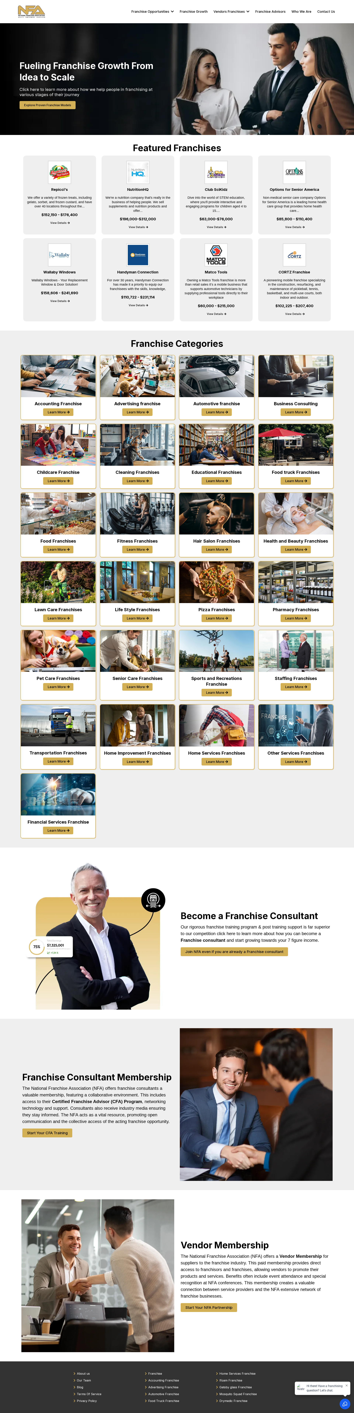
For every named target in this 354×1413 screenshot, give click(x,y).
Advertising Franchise (163, 1387)
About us (83, 1373)
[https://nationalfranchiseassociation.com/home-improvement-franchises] (137, 725)
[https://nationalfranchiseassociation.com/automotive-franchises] (216, 376)
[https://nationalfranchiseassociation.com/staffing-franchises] (295, 651)
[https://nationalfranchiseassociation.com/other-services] (295, 725)
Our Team (84, 1380)
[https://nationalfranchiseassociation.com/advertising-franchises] (137, 376)
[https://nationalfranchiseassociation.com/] (32, 11)
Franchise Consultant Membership (97, 1077)
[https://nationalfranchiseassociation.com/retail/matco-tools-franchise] (216, 255)
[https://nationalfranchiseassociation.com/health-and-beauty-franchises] (295, 513)
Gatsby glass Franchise (235, 1387)
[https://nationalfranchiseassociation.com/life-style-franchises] (137, 582)
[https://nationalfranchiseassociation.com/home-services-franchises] (216, 725)
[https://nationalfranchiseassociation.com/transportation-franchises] (58, 725)
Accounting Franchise (163, 1380)
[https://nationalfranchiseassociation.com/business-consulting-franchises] (295, 376)
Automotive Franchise (163, 1394)
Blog (80, 1387)
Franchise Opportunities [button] (150, 11)
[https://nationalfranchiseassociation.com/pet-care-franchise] (58, 651)
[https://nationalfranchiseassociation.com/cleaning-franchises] (137, 445)
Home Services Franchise (237, 1373)
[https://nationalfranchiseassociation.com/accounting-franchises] (58, 376)
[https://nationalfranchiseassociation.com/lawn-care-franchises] (58, 582)
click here (226, 933)
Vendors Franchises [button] (230, 11)
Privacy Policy (87, 1401)
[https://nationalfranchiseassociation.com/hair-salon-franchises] (216, 513)
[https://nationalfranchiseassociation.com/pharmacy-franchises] (295, 582)
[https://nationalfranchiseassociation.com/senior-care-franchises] (137, 651)
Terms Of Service (89, 1394)
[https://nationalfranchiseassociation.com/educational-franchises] (216, 445)
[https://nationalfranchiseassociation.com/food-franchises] (58, 513)
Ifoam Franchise (230, 1380)
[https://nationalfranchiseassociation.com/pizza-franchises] (216, 582)
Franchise (155, 1373)
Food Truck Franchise (163, 1401)
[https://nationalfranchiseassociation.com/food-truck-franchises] (295, 445)
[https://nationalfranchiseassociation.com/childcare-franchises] (58, 445)
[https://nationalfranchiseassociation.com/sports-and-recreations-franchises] (216, 651)
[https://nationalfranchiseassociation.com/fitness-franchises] (137, 513)
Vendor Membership (225, 1245)
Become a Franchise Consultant (249, 915)
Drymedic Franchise (233, 1401)
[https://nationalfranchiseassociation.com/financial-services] (58, 794)
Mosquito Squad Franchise (238, 1394)
